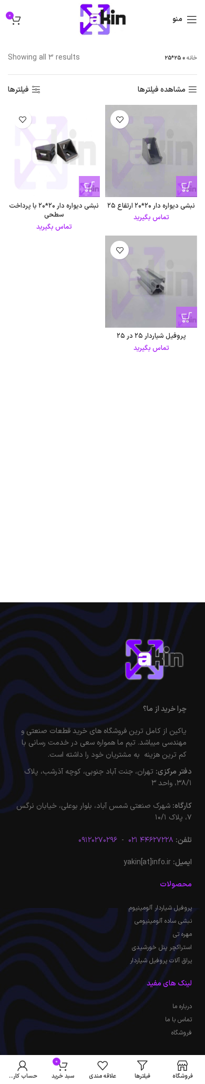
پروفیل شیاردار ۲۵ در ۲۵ (151, 336)
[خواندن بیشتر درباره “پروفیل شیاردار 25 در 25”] (186, 317)
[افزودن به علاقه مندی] (119, 119)
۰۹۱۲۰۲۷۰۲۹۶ (97, 840)
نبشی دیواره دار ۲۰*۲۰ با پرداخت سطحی (54, 210)
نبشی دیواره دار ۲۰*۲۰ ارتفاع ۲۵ (151, 206)
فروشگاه (181, 1033)
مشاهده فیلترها (162, 89)
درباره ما (182, 1006)
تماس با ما (178, 1019)
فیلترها (18, 89)
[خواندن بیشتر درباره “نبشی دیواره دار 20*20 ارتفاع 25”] (186, 186)
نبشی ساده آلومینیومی (163, 921)
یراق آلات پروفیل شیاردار (161, 960)
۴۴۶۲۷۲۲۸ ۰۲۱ (149, 840)
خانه (192, 58)
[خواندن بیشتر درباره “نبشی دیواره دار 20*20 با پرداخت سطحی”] (89, 186)
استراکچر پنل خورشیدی (162, 947)
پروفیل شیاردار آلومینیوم (160, 908)
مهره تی (182, 934)
